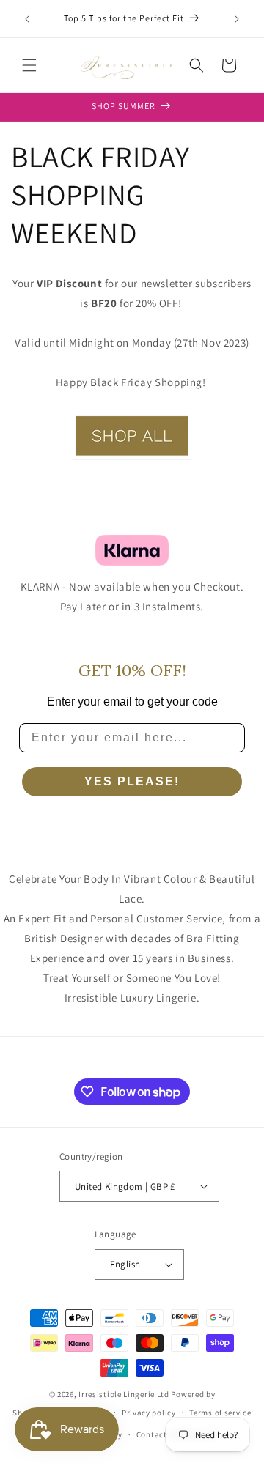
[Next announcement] (237, 19)
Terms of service (220, 1412)
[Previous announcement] (27, 19)
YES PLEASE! (132, 781)
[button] (29, 65)
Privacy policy (149, 1412)
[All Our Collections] (132, 459)
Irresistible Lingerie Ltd (123, 1394)
